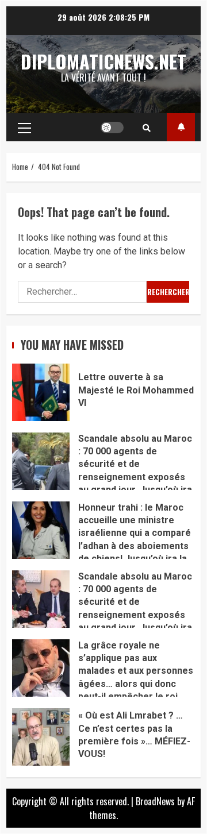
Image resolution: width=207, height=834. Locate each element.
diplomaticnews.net (103, 61)
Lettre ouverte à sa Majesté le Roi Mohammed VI (41, 392)
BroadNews (155, 801)
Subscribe (181, 127)
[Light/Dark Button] (112, 127)
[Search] (147, 127)
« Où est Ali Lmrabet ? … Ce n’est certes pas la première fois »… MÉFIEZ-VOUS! (41, 737)
